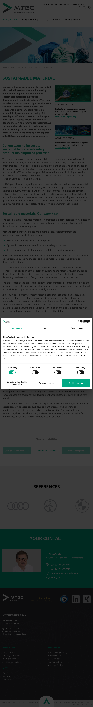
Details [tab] (46, 328)
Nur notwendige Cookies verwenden (17, 383)
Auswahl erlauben (46, 383)
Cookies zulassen (76, 383)
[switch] (35, 372)
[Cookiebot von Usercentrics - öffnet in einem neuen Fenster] (79, 321)
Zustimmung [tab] (16, 328)
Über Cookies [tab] (77, 328)
